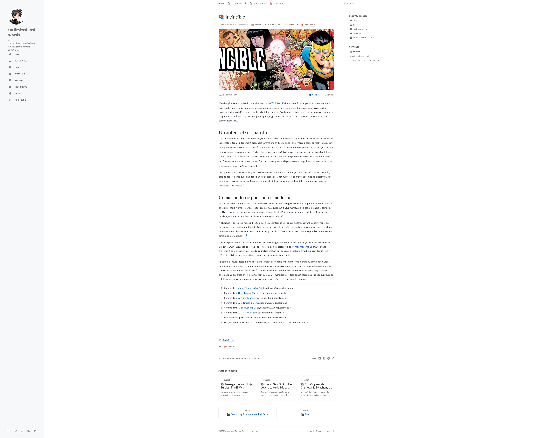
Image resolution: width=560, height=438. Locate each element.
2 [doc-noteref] (257, 146)
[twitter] (22, 431)
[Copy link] (332, 358)
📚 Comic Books (257, 3)
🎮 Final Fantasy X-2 (358, 29)
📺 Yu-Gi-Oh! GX (356, 33)
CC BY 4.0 (245, 358)
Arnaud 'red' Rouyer (230, 95)
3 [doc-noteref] (253, 151)
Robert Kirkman (282, 103)
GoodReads (317, 95)
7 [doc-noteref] (246, 235)
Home (221, 3)
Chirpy (318, 431)
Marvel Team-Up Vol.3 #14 (251, 288)
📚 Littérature (234, 3)
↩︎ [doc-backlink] (295, 288)
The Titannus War (247, 292)
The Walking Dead (249, 307)
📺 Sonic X (354, 25)
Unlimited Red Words (21, 32)
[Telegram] (328, 358)
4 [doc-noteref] (259, 160)
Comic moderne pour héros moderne (365, 60)
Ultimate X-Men (248, 302)
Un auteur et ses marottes (360, 56)
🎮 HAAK (354, 20)
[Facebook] (324, 358)
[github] (16, 431)
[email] (29, 431)
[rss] (35, 431)
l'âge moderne (301, 246)
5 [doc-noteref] (258, 165)
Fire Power (245, 312)
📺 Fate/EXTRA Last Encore (362, 37)
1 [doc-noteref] (236, 107)
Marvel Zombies (248, 297)
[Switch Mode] (8, 431)
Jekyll (332, 431)
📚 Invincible (356, 52)
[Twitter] (319, 358)
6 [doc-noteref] (243, 185)
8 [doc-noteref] (256, 269)
